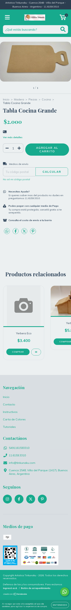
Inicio (6, 99)
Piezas (33, 99)
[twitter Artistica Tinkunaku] (30, 499)
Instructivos (10, 412)
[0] (63, 18)
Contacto (9, 404)
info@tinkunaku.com (22, 463)
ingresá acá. (10, 588)
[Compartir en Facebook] (16, 232)
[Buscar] (63, 29)
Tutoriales (9, 427)
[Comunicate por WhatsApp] (64, 591)
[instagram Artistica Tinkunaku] (7, 499)
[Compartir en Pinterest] (33, 232)
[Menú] (7, 17)
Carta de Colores (14, 419)
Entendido (60, 605)
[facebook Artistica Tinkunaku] (19, 499)
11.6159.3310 (17, 455)
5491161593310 (19, 448)
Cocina (46, 99)
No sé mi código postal (16, 179)
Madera (19, 99)
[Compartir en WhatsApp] (7, 231)
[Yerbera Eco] (36, 352)
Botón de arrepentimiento (35, 588)
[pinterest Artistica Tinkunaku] (42, 499)
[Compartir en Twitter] (24, 232)
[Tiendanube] (15, 594)
